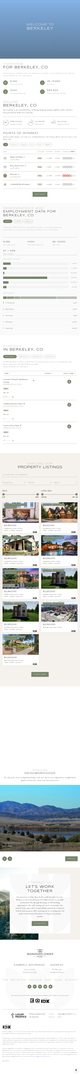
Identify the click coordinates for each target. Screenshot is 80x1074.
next (10, 859)
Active (32, 144)
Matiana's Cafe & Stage (16, 157)
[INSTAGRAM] (35, 987)
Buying (48, 980)
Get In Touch (71, 980)
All (6, 144)
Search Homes (40, 674)
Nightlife (48, 144)
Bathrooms (31, 482)
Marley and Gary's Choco (17, 166)
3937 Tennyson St (15, 177)
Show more (40, 194)
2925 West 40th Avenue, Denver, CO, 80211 (13, 406)
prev (4, 859)
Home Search (35, 980)
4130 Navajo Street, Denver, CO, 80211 (12, 427)
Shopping (24, 144)
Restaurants (14, 144)
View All (71, 859)
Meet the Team (18, 980)
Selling (58, 980)
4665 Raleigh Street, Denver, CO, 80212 (12, 384)
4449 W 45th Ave (15, 168)
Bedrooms (56, 482)
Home (5, 980)
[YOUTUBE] (45, 987)
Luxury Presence (52, 1015)
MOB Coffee (13, 174)
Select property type (7, 482)
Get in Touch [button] (40, 923)
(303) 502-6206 (29, 969)
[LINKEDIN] (40, 987)
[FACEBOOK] (29, 987)
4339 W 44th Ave (15, 159)
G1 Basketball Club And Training (19, 184)
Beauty (40, 144)
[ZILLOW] (50, 987)
